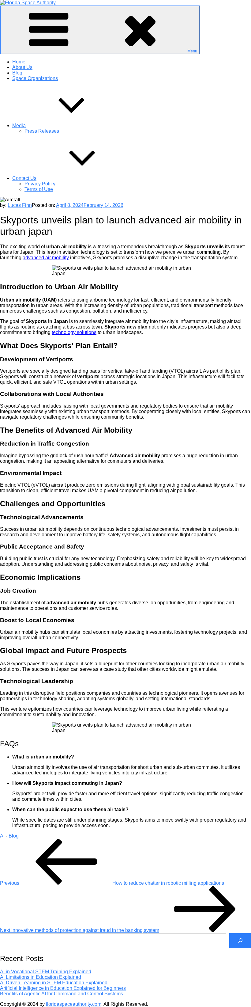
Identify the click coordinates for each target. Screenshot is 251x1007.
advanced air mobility (46, 257)
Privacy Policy (40, 183)
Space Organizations (35, 78)
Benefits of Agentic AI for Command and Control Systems (61, 993)
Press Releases (41, 131)
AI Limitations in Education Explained (40, 977)
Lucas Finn (20, 205)
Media (19, 125)
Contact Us (24, 178)
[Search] (240, 940)
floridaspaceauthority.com (73, 1004)
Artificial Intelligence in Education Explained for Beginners (63, 988)
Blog (17, 72)
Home (18, 61)
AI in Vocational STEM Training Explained (45, 971)
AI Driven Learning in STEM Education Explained (53, 982)
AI (2, 835)
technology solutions (74, 332)
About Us (22, 67)
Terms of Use (38, 189)
